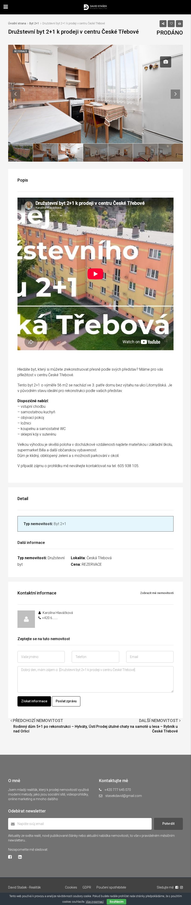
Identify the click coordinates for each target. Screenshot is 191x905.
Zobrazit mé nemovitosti (157, 593)
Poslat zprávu (66, 701)
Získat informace (34, 701)
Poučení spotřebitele (111, 887)
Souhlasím (116, 901)
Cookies (71, 887)
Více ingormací (95, 901)
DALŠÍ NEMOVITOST (159, 720)
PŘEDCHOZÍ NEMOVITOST (37, 720)
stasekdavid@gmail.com (123, 796)
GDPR (86, 887)
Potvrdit (168, 823)
